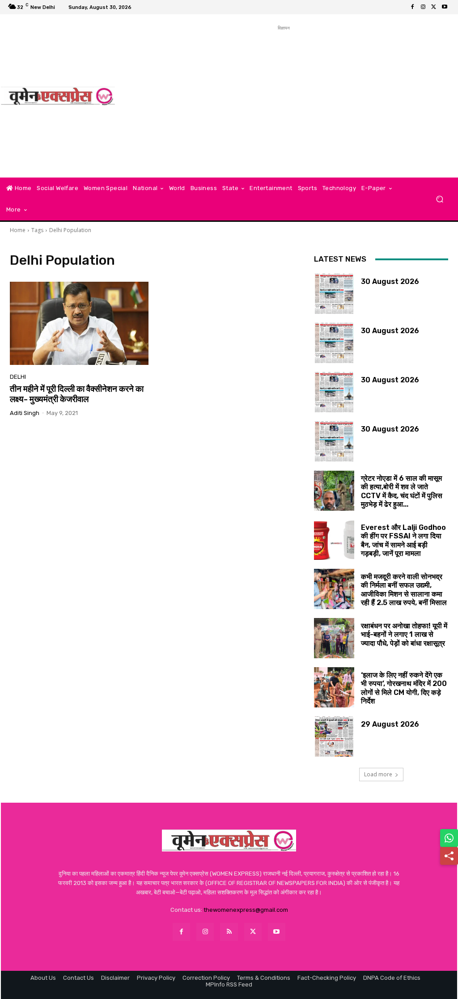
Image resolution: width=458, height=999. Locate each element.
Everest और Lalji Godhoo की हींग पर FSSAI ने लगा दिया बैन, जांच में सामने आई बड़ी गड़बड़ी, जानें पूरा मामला (403, 540)
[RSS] (228, 931)
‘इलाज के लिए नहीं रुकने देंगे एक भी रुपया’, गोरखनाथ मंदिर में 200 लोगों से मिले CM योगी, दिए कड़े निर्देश (404, 688)
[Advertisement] (283, 95)
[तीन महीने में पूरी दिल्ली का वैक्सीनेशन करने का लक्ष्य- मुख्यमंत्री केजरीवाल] (79, 323)
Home (17, 230)
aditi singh (24, 413)
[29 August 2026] (334, 736)
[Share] (449, 856)
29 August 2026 (390, 724)
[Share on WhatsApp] (449, 838)
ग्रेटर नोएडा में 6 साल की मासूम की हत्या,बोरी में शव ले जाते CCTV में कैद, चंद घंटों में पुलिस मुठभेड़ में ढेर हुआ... (401, 491)
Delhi (18, 377)
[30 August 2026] (334, 294)
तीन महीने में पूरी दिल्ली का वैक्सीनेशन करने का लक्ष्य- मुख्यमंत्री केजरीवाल (77, 394)
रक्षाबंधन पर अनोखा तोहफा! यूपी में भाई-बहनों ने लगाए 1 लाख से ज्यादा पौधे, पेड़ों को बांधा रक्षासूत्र (404, 634)
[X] (433, 7)
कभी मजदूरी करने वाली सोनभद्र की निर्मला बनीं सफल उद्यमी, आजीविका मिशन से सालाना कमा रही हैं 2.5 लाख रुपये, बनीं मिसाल (404, 589)
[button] (439, 199)
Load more (378, 774)
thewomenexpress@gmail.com (246, 909)
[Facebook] (412, 7)
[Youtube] (444, 7)
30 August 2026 (390, 281)
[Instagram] (423, 7)
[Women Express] (58, 96)
